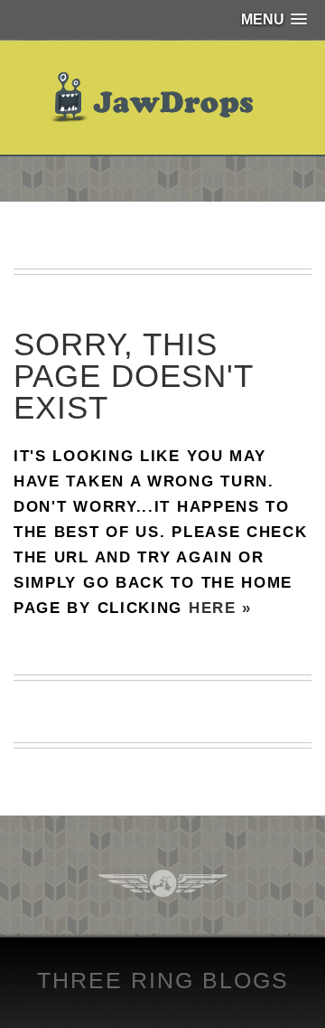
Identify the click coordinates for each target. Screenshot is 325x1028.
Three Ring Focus (163, 883)
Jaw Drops (163, 97)
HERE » (220, 608)
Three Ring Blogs (163, 980)
